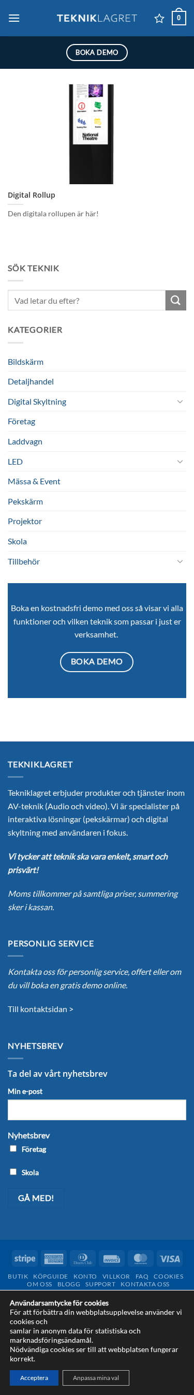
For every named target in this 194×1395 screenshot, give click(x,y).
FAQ (142, 1276)
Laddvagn (25, 441)
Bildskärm (25, 361)
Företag (21, 421)
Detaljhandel (31, 381)
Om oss (39, 1284)
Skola (17, 541)
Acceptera (34, 1378)
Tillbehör (24, 561)
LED (15, 461)
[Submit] (176, 300)
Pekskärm (25, 501)
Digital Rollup (31, 195)
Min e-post (25, 1091)
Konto (85, 1276)
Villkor (116, 1276)
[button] (14, 18)
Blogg (69, 1284)
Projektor (25, 521)
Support (100, 1284)
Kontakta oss (145, 1284)
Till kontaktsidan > (40, 1009)
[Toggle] (180, 401)
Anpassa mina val (96, 1378)
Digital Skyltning (37, 401)
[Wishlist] (159, 18)
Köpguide (50, 1276)
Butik (18, 1276)
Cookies (168, 1276)
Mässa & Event (34, 481)
